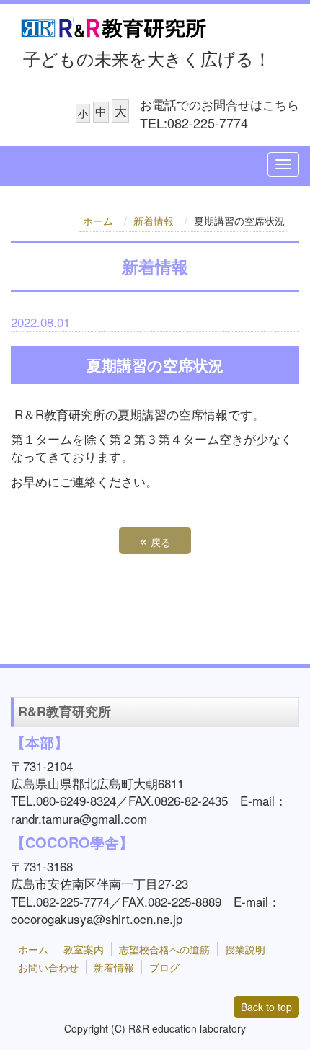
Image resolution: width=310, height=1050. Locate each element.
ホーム (98, 220)
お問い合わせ (48, 967)
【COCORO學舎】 (72, 842)
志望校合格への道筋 (164, 949)
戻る (155, 540)
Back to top (266, 1007)
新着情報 (153, 220)
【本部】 (39, 742)
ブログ (164, 967)
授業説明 (245, 949)
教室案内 (83, 949)
